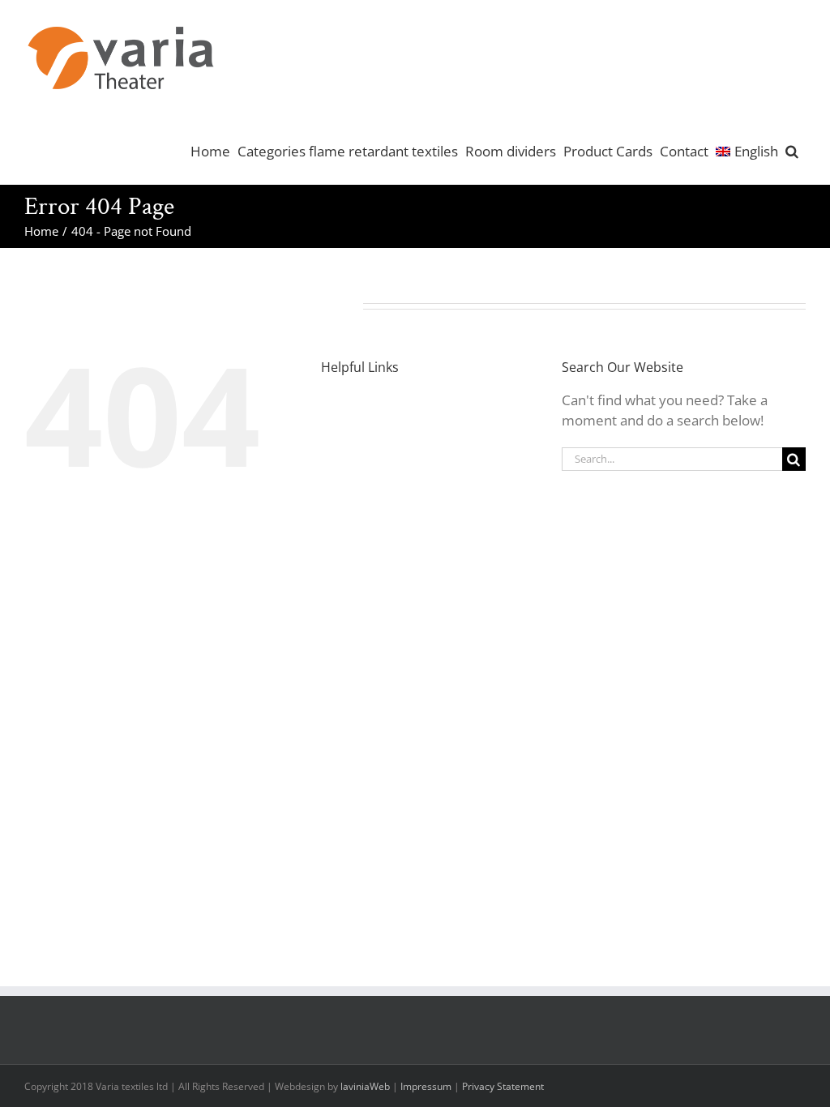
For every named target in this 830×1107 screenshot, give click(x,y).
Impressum (425, 1086)
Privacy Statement (503, 1086)
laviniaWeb (365, 1086)
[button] (791, 150)
